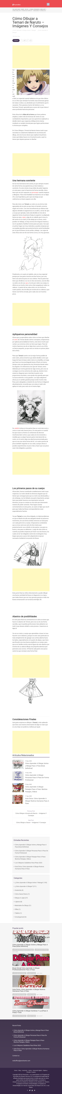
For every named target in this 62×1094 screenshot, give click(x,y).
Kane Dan (17, 36)
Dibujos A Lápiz (20, 898)
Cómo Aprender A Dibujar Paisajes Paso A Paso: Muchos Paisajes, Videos (29, 1041)
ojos (27, 283)
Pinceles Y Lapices (31, 1072)
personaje (35, 192)
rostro (16, 339)
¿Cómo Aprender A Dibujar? (24, 886)
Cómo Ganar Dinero (21, 894)
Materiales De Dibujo (21, 905)
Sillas (16, 909)
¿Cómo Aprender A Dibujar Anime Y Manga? (29, 882)
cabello (16, 428)
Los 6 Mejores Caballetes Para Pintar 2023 (28, 863)
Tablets (17, 913)
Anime (30, 1070)
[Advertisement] (31, 56)
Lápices (17, 901)
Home (15, 1070)
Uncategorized (19, 917)
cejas (24, 217)
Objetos (45, 1070)
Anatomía (18, 890)
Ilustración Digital (37, 1070)
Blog (19, 1070)
